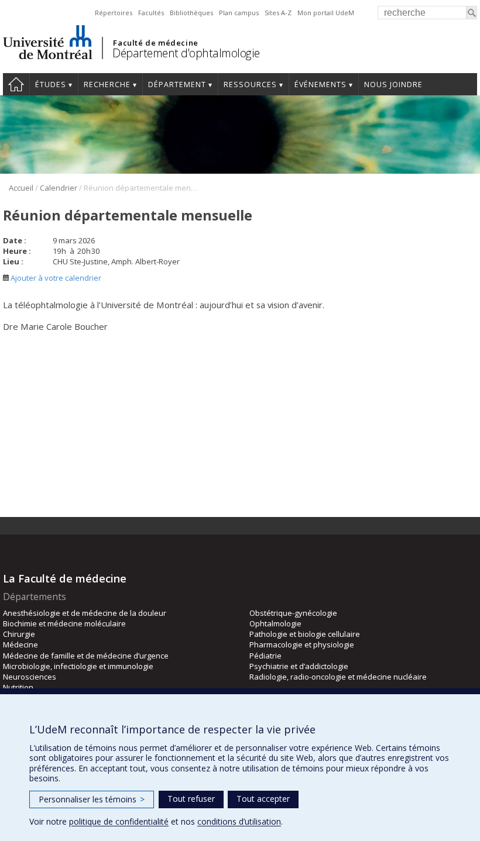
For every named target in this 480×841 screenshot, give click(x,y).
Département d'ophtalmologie (186, 53)
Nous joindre (393, 84)
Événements (320, 84)
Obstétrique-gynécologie (293, 613)
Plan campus (239, 12)
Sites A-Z (278, 12)
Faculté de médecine (155, 42)
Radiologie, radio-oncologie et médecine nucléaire (338, 676)
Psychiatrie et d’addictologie (298, 666)
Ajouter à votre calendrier (55, 278)
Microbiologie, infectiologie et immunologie (78, 666)
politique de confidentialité (119, 821)
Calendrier (58, 187)
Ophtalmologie (275, 623)
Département (177, 84)
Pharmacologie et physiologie (301, 644)
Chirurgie (19, 634)
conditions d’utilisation (239, 821)
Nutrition (18, 687)
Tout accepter (263, 798)
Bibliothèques (191, 12)
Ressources (250, 84)
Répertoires (113, 12)
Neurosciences (29, 676)
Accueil (16, 84)
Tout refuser (191, 798)
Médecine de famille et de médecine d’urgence (86, 655)
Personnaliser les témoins (92, 799)
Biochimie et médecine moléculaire (64, 623)
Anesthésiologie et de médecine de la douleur (84, 613)
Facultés (151, 12)
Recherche (107, 84)
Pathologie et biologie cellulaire (304, 634)
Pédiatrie (265, 655)
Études (50, 84)
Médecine (20, 644)
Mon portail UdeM (325, 12)
